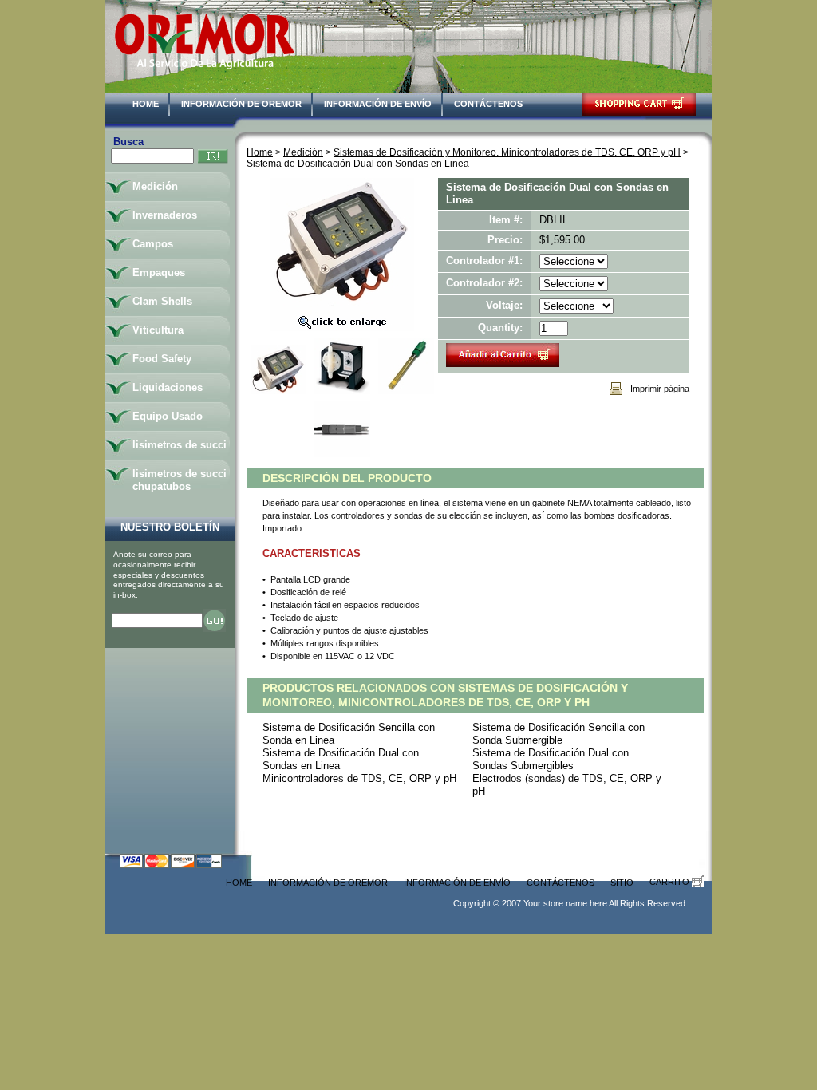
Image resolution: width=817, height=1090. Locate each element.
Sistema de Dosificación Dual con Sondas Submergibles (550, 759)
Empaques (158, 272)
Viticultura (158, 330)
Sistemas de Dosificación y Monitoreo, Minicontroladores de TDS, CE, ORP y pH (507, 152)
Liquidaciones (167, 387)
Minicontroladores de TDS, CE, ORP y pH (359, 778)
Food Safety (161, 359)
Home (145, 104)
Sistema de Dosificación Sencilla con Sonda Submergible (558, 733)
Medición (303, 152)
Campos (152, 244)
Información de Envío (378, 104)
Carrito (670, 882)
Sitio (621, 882)
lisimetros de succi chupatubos (179, 480)
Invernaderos (164, 215)
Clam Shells (162, 301)
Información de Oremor (241, 104)
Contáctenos (488, 104)
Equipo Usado (167, 416)
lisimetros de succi (179, 445)
